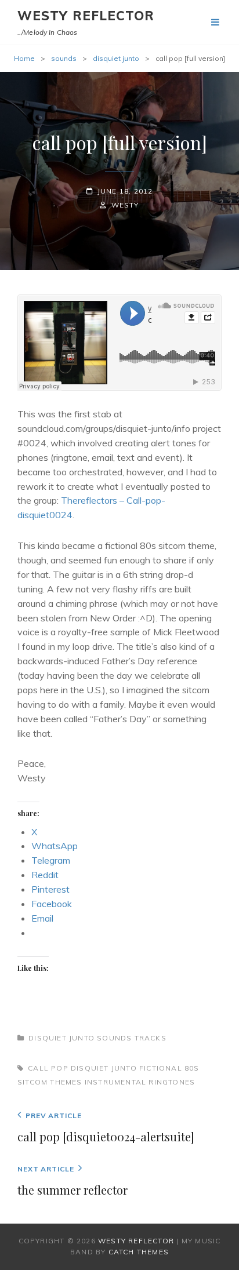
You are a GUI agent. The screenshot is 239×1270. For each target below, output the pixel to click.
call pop (48, 1068)
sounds (64, 58)
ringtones (172, 1082)
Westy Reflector (86, 16)
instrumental (115, 1082)
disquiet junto (116, 58)
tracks (150, 1038)
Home (24, 58)
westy (125, 205)
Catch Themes (138, 1251)
